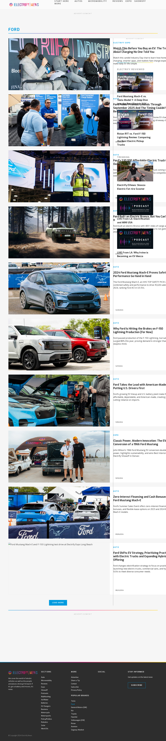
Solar (43, 725)
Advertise (74, 677)
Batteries (44, 703)
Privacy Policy (76, 690)
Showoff (140, 1)
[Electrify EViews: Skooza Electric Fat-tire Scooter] (135, 171)
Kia (72, 710)
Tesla (73, 701)
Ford (14, 29)
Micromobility (97, 1)
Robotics (44, 722)
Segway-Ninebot (77, 730)
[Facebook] (99, 677)
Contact (74, 684)
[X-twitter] (104, 677)
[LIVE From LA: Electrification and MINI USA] (135, 205)
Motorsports (46, 716)
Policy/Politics (46, 719)
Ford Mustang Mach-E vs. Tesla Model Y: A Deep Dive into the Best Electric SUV (132, 100)
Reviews (118, 1)
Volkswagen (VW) (78, 720)
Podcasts (44, 693)
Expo (129, 1)
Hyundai (74, 717)
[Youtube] (110, 677)
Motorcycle (45, 712)
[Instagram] (115, 677)
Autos (78, 1)
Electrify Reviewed (130, 69)
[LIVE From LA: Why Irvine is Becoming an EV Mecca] (135, 239)
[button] (155, 7)
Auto (43, 677)
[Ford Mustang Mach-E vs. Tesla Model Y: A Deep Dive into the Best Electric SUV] (135, 82)
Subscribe (75, 687)
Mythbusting (46, 696)
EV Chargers (45, 706)
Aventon (74, 726)
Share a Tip (75, 680)
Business (44, 709)
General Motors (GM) (79, 707)
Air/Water (44, 700)
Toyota (74, 714)
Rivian (73, 723)
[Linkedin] (120, 677)
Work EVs (44, 729)
